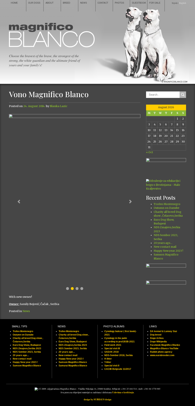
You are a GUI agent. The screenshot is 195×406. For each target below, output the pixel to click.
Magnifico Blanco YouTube (164, 348)
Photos (119, 2)
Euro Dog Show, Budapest (27, 345)
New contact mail (165, 246)
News (83, 2)
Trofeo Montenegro (167, 204)
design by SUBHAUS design (97, 399)
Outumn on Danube (166, 208)
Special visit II (111, 365)
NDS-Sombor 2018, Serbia (118, 355)
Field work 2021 (112, 345)
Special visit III (112, 348)
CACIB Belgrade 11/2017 (117, 369)
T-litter (107, 362)
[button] (19, 201)
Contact (103, 2)
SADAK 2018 (111, 352)
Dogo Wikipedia (158, 341)
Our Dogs (34, 2)
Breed (66, 2)
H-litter (108, 358)
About (50, 2)
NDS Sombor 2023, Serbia (27, 352)
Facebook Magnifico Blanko (165, 345)
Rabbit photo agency (161, 352)
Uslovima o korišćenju (123, 392)
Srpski (175, 2)
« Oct (149, 152)
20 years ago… (163, 243)
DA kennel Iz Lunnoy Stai (163, 331)
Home (14, 2)
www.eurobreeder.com (162, 355)
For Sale (154, 2)
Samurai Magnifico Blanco (73, 365)
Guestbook (139, 2)
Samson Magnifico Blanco (27, 365)
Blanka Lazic (58, 106)
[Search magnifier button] (183, 94)
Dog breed (155, 334)
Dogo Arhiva (157, 338)
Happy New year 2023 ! (168, 250)
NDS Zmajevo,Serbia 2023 (27, 348)
